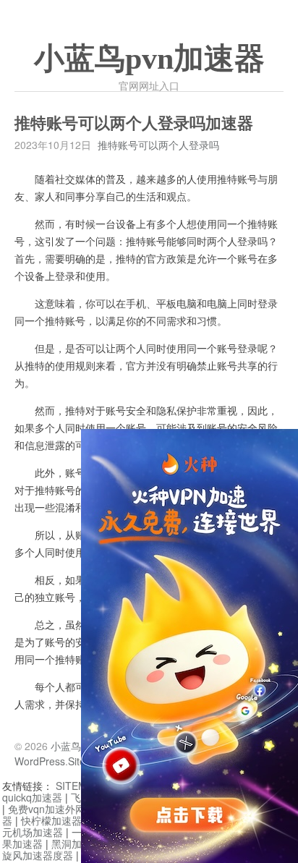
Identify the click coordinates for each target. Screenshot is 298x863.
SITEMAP (78, 785)
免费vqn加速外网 (46, 809)
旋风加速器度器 (37, 855)
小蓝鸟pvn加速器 (149, 58)
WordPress (39, 761)
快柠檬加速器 (51, 820)
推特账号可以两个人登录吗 (158, 144)
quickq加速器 (32, 797)
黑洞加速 (71, 843)
